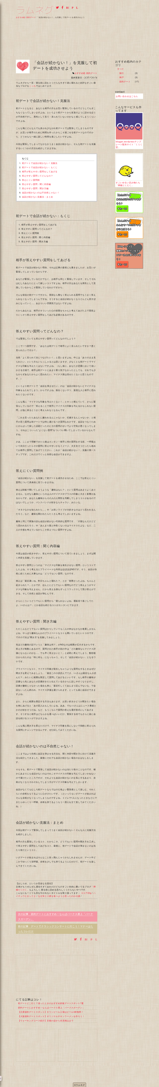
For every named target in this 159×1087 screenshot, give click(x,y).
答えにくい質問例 (31, 179)
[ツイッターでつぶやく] (56, 7)
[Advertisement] (79, 37)
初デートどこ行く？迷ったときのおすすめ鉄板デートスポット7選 (51, 1003)
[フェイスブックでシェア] (62, 7)
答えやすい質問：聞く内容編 (36, 184)
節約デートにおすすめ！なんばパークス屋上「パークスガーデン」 (51, 1007)
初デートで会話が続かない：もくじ (40, 167)
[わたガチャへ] (129, 202)
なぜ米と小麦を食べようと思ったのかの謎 (59, 895)
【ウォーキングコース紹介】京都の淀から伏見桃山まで (45, 1020)
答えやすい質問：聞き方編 (35, 188)
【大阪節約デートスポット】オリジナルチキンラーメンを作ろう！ (51, 1016)
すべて (120, 68)
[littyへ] (129, 255)
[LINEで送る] (76, 7)
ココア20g (86, 892)
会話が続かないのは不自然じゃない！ (41, 192)
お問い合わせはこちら (127, 96)
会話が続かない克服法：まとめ (37, 196)
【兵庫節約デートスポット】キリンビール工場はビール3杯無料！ (51, 1011)
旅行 (121, 73)
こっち (32, 85)
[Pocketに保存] (72, 7)
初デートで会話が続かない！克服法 (40, 163)
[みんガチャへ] (129, 227)
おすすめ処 (79, 73)
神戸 (121, 77)
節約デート (91, 73)
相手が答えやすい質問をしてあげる (40, 171)
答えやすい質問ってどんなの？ (37, 175)
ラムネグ (35, 10)
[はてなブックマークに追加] (66, 7)
